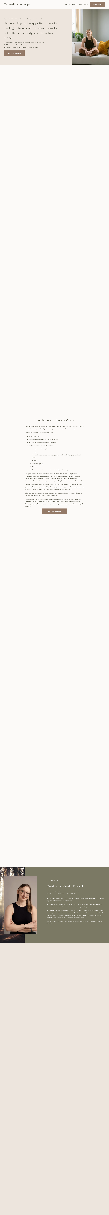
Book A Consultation (14, 53)
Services (67, 4)
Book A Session (97, 4)
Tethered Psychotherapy (17, 4)
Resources (74, 4)
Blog (80, 4)
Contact (86, 4)
